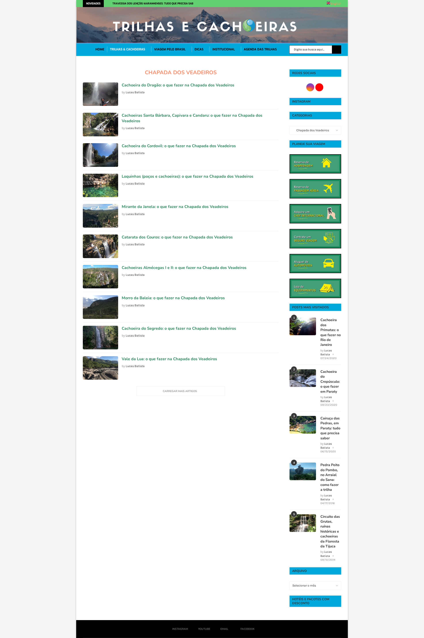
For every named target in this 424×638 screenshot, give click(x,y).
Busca (336, 49)
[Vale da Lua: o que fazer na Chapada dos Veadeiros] (100, 368)
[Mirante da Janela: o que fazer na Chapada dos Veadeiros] (100, 216)
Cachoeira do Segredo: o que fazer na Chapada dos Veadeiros (179, 328)
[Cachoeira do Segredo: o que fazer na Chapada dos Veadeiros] (100, 337)
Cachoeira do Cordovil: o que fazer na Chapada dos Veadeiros (179, 146)
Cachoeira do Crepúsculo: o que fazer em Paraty (330, 381)
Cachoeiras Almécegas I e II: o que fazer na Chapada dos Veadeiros (184, 267)
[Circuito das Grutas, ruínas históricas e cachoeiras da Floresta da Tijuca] (303, 523)
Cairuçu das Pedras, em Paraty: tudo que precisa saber (330, 428)
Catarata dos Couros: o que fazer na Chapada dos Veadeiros (177, 237)
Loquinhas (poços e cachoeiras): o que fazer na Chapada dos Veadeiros (187, 176)
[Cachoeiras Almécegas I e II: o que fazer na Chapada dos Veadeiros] (100, 277)
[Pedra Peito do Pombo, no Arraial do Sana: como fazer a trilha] (303, 471)
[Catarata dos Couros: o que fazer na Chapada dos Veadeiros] (100, 246)
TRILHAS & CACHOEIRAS (127, 49)
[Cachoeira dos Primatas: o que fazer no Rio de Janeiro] (303, 326)
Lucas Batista (135, 92)
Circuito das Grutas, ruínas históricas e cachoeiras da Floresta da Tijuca (330, 531)
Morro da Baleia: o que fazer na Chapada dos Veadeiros (173, 298)
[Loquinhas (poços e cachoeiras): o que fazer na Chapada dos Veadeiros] (100, 185)
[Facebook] (265, 3)
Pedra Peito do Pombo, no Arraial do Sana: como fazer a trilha (329, 477)
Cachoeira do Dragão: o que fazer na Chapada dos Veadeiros (178, 85)
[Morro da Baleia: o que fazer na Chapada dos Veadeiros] (100, 307)
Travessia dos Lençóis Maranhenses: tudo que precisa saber (154, 3)
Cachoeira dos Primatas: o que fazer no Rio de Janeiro (330, 332)
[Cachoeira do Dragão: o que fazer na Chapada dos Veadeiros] (100, 94)
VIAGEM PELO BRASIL (170, 49)
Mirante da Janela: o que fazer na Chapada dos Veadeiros (175, 206)
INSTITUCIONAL (223, 49)
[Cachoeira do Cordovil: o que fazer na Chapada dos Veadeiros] (100, 155)
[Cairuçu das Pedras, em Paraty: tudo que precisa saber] (303, 425)
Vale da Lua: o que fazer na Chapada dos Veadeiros (169, 359)
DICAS (199, 49)
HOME (99, 49)
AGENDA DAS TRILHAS (260, 49)
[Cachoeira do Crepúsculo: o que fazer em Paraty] (303, 378)
